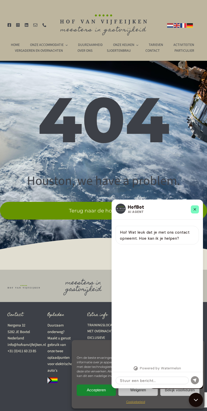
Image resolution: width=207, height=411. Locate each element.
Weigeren (138, 390)
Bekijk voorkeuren (180, 390)
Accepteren (96, 390)
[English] (177, 25)
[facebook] (9, 25)
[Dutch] (170, 25)
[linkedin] (26, 25)
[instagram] (18, 25)
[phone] (44, 25)
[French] (183, 25)
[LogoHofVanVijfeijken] (103, 16)
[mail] (35, 25)
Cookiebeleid (135, 402)
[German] (190, 25)
